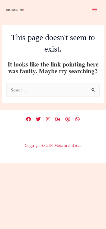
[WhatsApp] (77, 119)
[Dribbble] (67, 119)
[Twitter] (38, 119)
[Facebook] (28, 119)
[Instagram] (48, 119)
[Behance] (57, 119)
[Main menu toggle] (95, 9)
